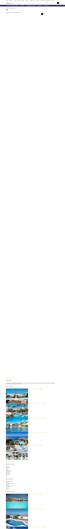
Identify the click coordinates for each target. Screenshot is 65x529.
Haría (6, 468)
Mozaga (23, 0)
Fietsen (7, 487)
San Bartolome (48, 0)
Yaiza (53, 0)
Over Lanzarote (45, 5)
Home (8, 5)
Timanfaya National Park (9, 485)
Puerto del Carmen (42, 0)
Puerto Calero (37, 0)
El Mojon (15, 0)
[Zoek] (58, 3)
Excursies (7, 482)
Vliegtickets (39, 5)
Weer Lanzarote (8, 488)
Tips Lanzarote (8, 486)
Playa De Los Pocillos (32, 0)
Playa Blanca (27, 0)
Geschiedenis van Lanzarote (10, 483)
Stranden (7, 484)
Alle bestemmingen (14, 5)
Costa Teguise (11, 0)
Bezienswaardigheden (9, 481)
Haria (20, 0)
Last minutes (22, 5)
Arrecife (7, 0)
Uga (51, 0)
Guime (18, 0)
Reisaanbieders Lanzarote (31, 5)
